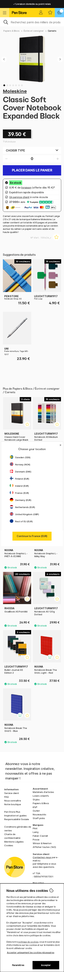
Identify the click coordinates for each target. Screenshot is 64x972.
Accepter (46, 965)
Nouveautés (39, 814)
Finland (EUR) (22, 478)
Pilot (35, 828)
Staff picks (39, 818)
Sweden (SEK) (22, 457)
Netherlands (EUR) (25, 507)
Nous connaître (12, 800)
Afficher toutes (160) (44, 847)
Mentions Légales (14, 841)
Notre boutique (12, 804)
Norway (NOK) (22, 464)
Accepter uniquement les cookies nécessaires (30, 952)
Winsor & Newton (42, 843)
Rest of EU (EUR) (24, 521)
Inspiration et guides (15, 815)
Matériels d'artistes (43, 792)
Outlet (36, 810)
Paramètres (18, 965)
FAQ (6, 796)
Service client (11, 793)
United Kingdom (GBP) (27, 514)
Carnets (52, 31)
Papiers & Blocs (11, 31)
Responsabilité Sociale (16, 819)
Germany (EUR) (23, 500)
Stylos (36, 799)
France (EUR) (22, 493)
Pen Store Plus (12, 811)
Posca (36, 839)
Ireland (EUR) (22, 485)
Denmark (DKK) (23, 471)
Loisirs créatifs (41, 795)
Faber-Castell (40, 835)
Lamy (35, 832)
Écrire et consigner (34, 31)
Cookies (8, 845)
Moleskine (15, 91)
